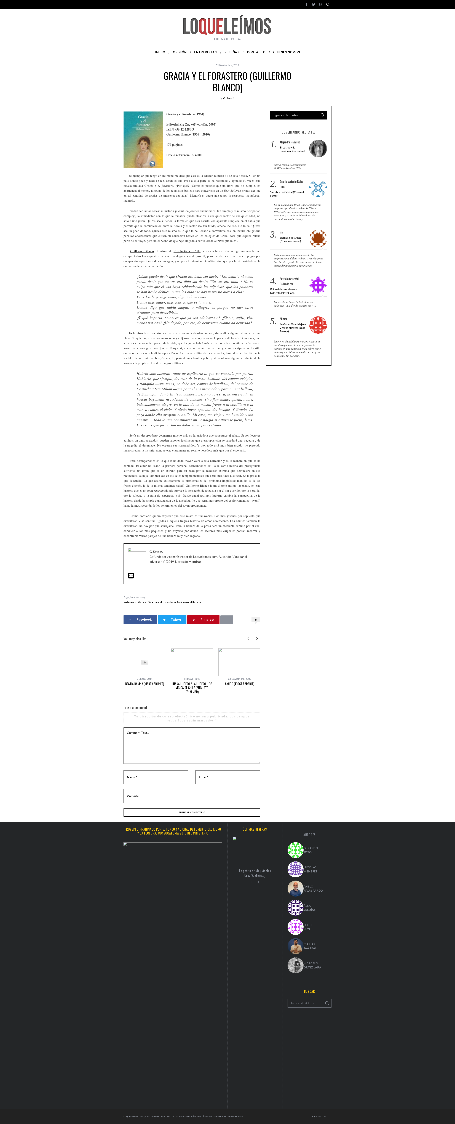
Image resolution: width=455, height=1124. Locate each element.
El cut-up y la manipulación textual (292, 149)
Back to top (319, 1116)
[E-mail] (131, 577)
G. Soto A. (229, 98)
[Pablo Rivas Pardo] (296, 889)
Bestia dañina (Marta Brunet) (144, 683)
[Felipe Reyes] (296, 927)
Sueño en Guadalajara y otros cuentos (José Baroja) (293, 327)
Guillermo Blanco (142, 251)
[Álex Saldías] (296, 908)
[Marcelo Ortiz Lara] (296, 965)
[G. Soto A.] (296, 850)
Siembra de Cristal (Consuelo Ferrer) (287, 193)
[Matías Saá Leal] (296, 946)
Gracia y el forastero (162, 602)
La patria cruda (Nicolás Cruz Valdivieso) (255, 873)
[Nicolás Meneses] (296, 869)
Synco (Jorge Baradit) (239, 683)
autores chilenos (135, 602)
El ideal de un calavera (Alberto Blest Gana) (283, 291)
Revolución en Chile (187, 251)
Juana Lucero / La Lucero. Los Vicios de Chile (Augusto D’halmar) (192, 687)
